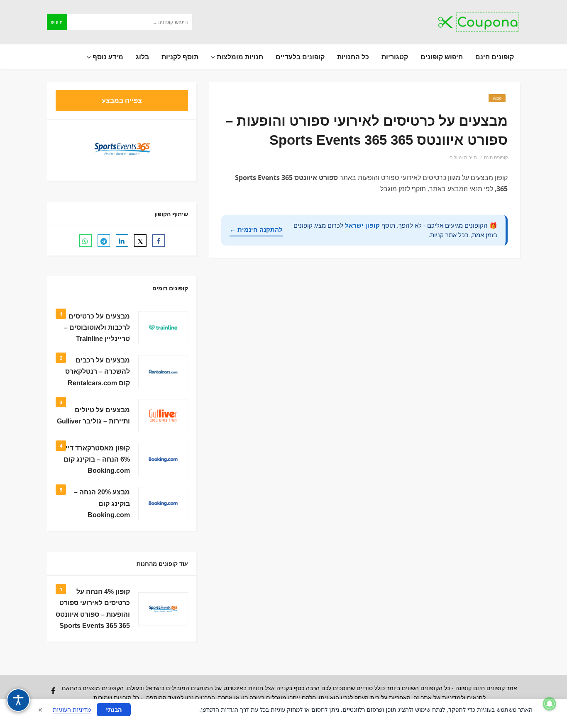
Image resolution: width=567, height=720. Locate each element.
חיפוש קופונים (441, 56)
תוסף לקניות (179, 56)
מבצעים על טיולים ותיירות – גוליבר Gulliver (93, 415)
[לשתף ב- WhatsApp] (85, 240)
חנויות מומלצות (239, 56)
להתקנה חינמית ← (256, 229)
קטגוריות (394, 56)
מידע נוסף (107, 56)
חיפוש (57, 22)
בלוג (142, 56)
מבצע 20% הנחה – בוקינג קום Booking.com (102, 503)
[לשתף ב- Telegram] (104, 240)
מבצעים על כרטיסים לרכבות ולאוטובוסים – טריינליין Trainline (97, 327)
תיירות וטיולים (463, 157)
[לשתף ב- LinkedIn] (122, 240)
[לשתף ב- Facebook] (158, 240)
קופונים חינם (494, 56)
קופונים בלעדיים (300, 56)
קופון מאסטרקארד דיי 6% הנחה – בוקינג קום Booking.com (97, 459)
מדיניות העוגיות (72, 709)
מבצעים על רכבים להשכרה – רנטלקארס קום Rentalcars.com (97, 371)
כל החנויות (353, 56)
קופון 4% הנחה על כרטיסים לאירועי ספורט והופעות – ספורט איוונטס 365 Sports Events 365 (93, 608)
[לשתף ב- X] (140, 240)
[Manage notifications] (549, 703)
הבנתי (114, 709)
